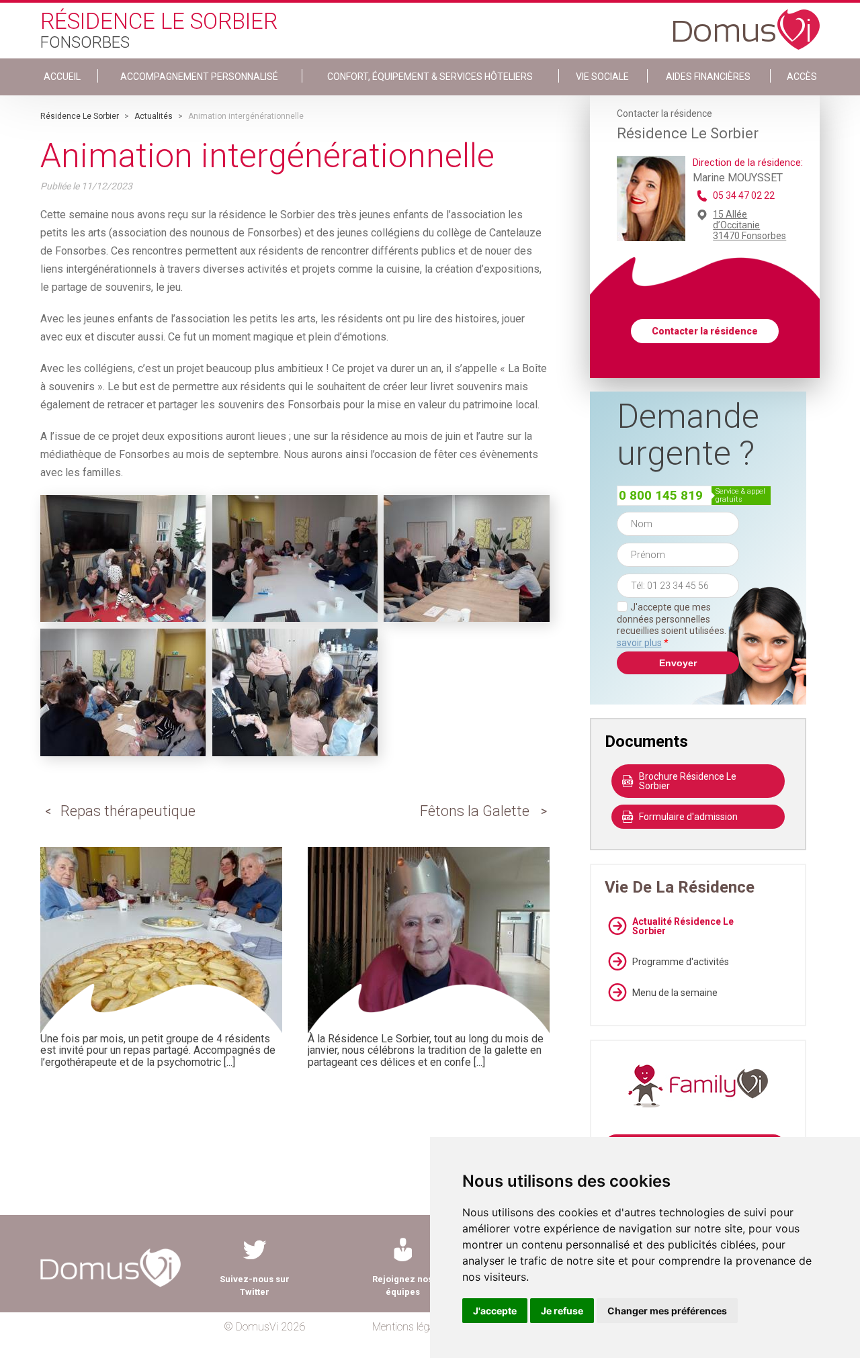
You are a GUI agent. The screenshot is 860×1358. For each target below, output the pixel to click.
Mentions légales (409, 1326)
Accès (802, 76)
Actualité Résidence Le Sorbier (683, 926)
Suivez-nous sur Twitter (255, 1285)
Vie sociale (602, 76)
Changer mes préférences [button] (667, 1310)
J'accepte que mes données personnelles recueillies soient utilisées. (678, 625)
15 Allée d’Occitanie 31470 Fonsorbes (749, 225)
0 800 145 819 (661, 495)
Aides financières (708, 76)
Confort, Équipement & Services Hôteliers (430, 76)
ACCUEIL (62, 76)
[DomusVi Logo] (746, 23)
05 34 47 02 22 (744, 195)
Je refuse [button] (562, 1310)
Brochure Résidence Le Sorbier (687, 781)
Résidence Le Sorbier (79, 116)
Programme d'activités (680, 961)
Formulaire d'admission (688, 816)
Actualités (153, 116)
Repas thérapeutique (128, 811)
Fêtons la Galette (474, 811)
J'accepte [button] (495, 1310)
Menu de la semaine (675, 992)
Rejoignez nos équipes (402, 1285)
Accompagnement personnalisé (199, 76)
